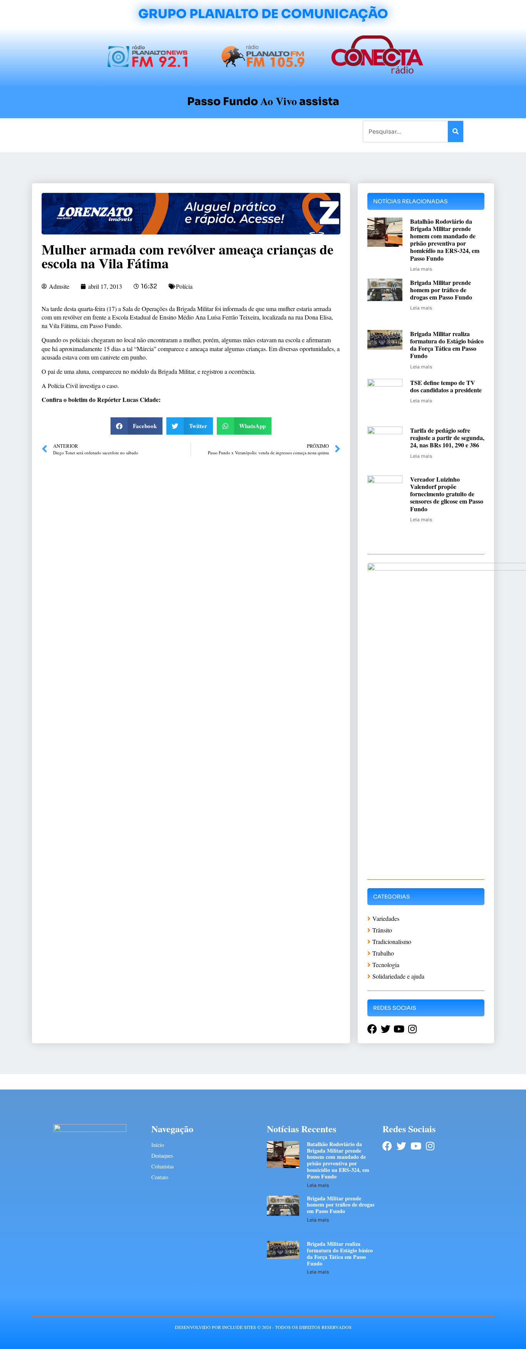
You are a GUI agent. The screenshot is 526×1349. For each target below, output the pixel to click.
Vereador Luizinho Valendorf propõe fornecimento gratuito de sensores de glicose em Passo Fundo (446, 494)
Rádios (119, 131)
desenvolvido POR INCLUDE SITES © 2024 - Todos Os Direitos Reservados (263, 1327)
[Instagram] (430, 1146)
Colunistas (203, 131)
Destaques (162, 1155)
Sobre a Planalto (247, 131)
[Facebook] (387, 1146)
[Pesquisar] (455, 131)
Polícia (184, 286)
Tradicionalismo (158, 131)
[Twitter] (401, 1146)
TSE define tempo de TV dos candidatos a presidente (446, 386)
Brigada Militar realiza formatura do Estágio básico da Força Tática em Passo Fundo (447, 344)
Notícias (90, 131)
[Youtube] (415, 1146)
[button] (137, 426)
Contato (288, 131)
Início (64, 131)
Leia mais (421, 269)
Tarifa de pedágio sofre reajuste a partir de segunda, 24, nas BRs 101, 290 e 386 (447, 437)
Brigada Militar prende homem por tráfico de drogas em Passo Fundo (441, 289)
